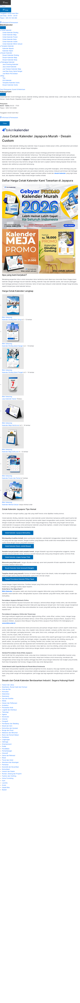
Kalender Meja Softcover (10, 451)
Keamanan (5, 696)
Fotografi (5, 721)
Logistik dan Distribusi (9, 710)
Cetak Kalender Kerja (9, 39)
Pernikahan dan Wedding (10, 723)
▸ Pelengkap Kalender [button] (7, 62)
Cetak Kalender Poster (10, 37)
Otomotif (5, 753)
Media (4, 701)
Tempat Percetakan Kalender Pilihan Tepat (19, 579)
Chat (6, 10)
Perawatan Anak (7, 707)
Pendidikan (5, 749)
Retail (4, 758)
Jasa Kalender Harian (9, 399)
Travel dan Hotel (7, 760)
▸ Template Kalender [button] (7, 46)
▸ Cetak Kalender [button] (5, 30)
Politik (4, 746)
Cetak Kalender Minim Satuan (12, 44)
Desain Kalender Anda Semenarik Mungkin (19, 568)
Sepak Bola (6, 787)
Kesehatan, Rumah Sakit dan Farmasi (14, 687)
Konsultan (5, 691)
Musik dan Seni (7, 726)
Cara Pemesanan (6, 89)
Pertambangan (7, 751)
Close (5, 123)
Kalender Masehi (8, 48)
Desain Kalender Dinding (10, 55)
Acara (4, 785)
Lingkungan (6, 739)
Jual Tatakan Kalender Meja (11, 69)
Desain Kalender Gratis (10, 85)
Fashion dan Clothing (9, 776)
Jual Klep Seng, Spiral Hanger (12, 71)
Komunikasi (6, 769)
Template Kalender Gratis (10, 82)
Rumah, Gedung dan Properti (11, 774)
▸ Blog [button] (2, 76)
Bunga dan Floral (7, 730)
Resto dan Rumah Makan (10, 735)
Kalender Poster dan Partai (11, 478)
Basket (4, 790)
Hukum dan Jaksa (8, 685)
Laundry (5, 783)
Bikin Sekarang (7, 317)
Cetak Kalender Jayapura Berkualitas (17, 533)
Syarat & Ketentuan (18, 89)
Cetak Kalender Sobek (9, 41)
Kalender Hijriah (7, 50)
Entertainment (7, 744)
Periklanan (5, 737)
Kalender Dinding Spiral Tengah (12, 372)
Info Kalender (6, 80)
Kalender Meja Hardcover (10, 425)
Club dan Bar (6, 689)
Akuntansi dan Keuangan (10, 762)
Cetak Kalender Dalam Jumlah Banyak (18, 546)
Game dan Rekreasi (8, 755)
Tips (3, 78)
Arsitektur (5, 705)
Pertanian (5, 764)
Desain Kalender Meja (9, 57)
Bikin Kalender (7, 591)
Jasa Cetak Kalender (9, 66)
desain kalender (60, 173)
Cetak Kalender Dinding (10, 32)
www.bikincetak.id (8, 623)
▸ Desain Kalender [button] (6, 53)
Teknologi (5, 712)
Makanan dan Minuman (10, 732)
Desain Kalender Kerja (9, 60)
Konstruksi (5, 717)
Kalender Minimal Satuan (10, 504)
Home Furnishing (7, 778)
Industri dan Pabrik (8, 771)
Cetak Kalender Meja (9, 35)
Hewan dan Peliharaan (9, 703)
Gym (3, 780)
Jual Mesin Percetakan (10, 73)
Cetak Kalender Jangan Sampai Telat (17, 557)
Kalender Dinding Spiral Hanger (12, 346)
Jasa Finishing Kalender (10, 64)
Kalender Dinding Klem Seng (11, 319)
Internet (4, 719)
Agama (4, 714)
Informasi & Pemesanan (10, 22)
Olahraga (5, 742)
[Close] (3, 27)
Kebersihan (5, 694)
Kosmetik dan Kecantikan (10, 767)
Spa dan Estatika (7, 698)
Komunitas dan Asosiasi (10, 728)
